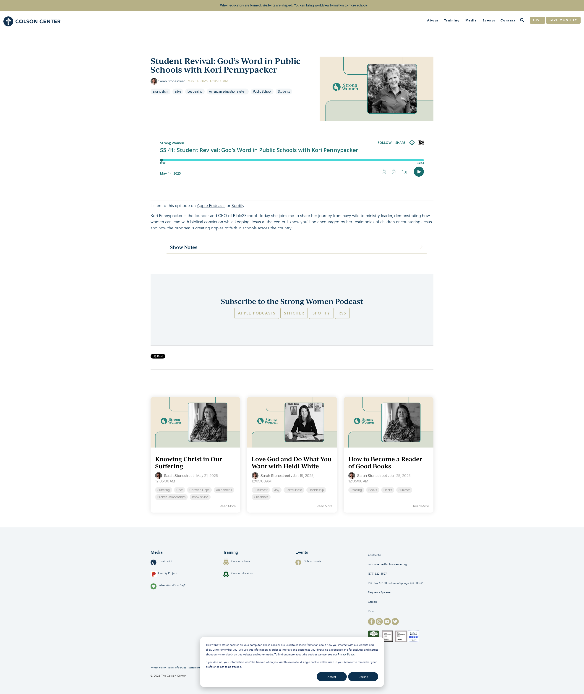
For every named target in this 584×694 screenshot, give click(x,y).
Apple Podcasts (211, 205)
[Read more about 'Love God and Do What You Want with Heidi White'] (292, 422)
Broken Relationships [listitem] (171, 497)
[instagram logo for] (380, 623)
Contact (508, 20)
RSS (342, 313)
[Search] (522, 20)
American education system (227, 91)
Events (488, 20)
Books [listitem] (372, 490)
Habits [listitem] (387, 490)
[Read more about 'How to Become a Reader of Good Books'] (388, 422)
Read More (228, 506)
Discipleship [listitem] (316, 490)
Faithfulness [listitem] (294, 490)
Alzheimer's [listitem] (224, 490)
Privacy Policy (346, 654)
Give (537, 20)
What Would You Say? (172, 585)
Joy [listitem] (276, 490)
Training (452, 20)
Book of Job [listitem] (200, 497)
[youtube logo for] (388, 623)
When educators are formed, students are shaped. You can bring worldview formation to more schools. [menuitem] (294, 5)
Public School (262, 91)
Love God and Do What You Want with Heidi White (292, 462)
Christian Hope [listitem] (199, 490)
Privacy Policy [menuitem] (158, 667)
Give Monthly (563, 20)
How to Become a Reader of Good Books (385, 462)
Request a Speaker (379, 592)
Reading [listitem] (356, 490)
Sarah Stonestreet (171, 81)
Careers (372, 602)
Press (371, 611)
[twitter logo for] (395, 623)
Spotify (238, 205)
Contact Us (374, 555)
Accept (332, 676)
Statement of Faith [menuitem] (198, 667)
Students (284, 91)
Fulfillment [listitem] (261, 490)
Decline (363, 676)
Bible (178, 91)
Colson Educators (242, 573)
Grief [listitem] (179, 490)
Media (471, 20)
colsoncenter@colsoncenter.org (387, 564)
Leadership (195, 91)
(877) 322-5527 (377, 574)
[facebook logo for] (372, 623)
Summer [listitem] (404, 490)
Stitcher (294, 313)
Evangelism (160, 91)
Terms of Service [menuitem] (177, 667)
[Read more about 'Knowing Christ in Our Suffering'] (195, 422)
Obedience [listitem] (261, 497)
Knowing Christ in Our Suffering (188, 462)
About (433, 20)
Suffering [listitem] (163, 490)
